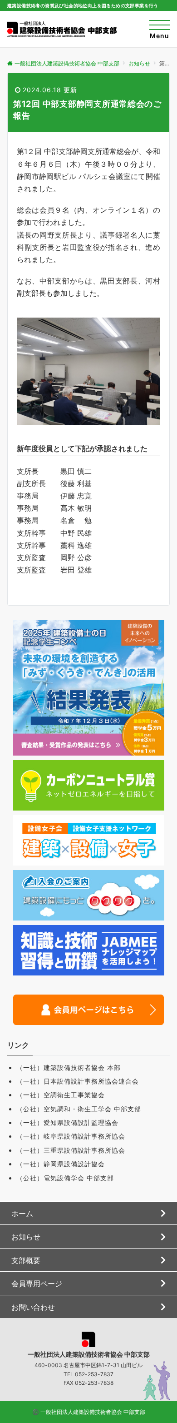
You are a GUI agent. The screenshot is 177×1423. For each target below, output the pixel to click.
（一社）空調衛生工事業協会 (60, 1095)
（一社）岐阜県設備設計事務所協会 (70, 1136)
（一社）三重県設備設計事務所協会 (70, 1150)
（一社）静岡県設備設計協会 (60, 1164)
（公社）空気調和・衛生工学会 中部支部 (78, 1109)
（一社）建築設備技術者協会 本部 (68, 1067)
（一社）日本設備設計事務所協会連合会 (77, 1081)
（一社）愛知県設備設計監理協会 (67, 1122)
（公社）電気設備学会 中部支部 (65, 1178)
